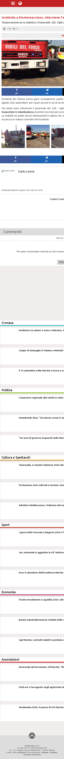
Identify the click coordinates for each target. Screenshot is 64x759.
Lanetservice (21, 752)
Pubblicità (53, 752)
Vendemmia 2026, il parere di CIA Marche (41, 707)
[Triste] (47, 208)
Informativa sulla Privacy (32, 754)
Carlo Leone (26, 171)
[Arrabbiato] (15, 208)
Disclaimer (45, 752)
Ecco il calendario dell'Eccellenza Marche (41, 572)
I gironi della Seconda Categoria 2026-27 (41, 532)
